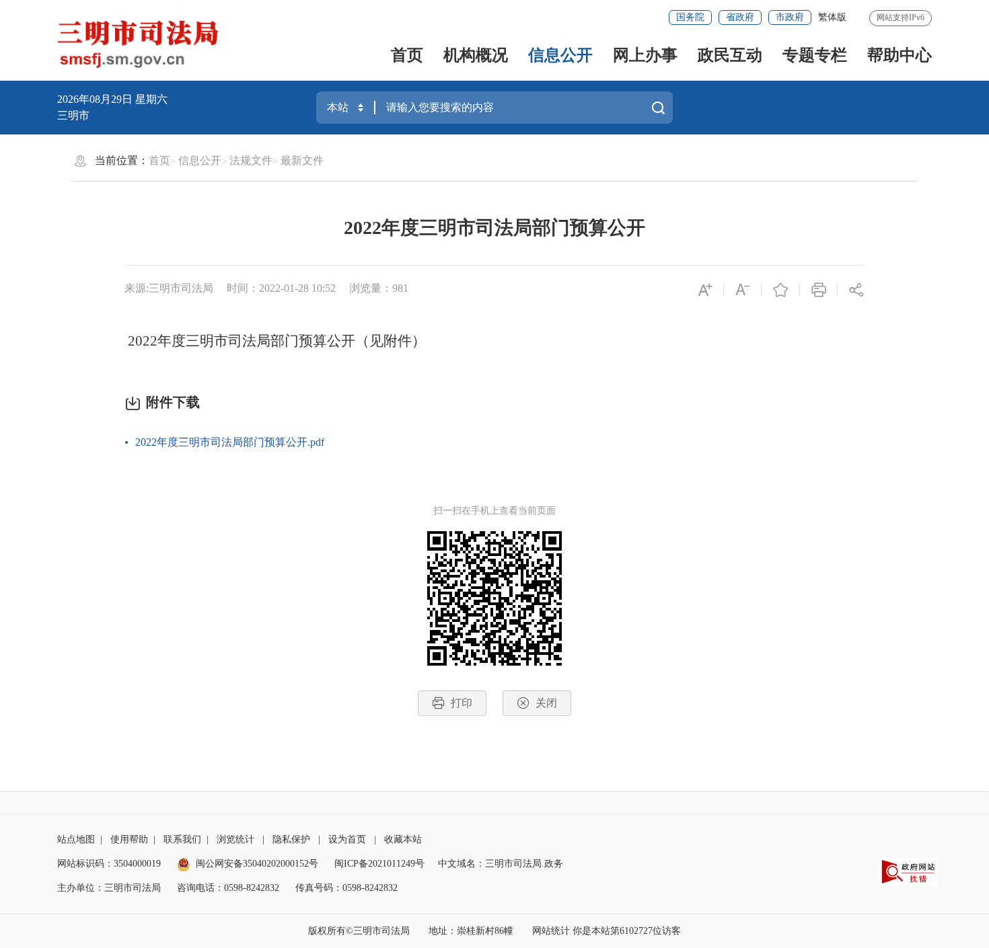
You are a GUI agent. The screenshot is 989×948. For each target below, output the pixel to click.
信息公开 (560, 55)
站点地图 (76, 839)
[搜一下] (658, 107)
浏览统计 (235, 839)
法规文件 (250, 160)
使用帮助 (129, 839)
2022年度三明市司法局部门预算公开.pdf (229, 442)
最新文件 (302, 160)
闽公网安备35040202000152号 (257, 864)
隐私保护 (291, 839)
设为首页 (347, 839)
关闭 (546, 703)
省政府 (740, 17)
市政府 (790, 17)
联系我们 (182, 839)
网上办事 (645, 55)
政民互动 (730, 55)
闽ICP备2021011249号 (379, 864)
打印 (461, 703)
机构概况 (475, 55)
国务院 (690, 17)
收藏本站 (403, 839)
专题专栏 (814, 55)
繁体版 (832, 17)
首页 (407, 55)
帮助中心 (899, 55)
